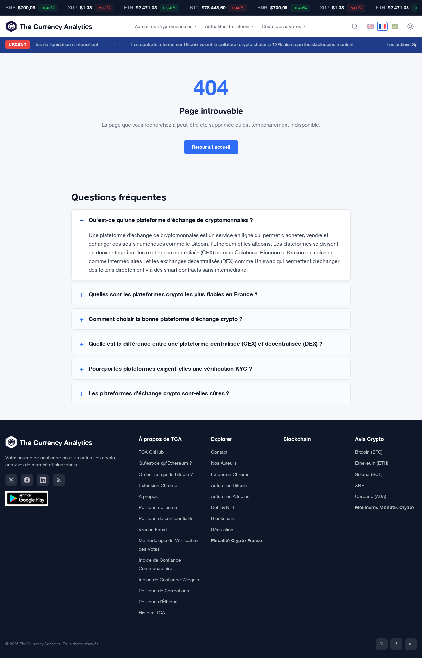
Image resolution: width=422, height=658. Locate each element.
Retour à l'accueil (211, 147)
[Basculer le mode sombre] (410, 26)
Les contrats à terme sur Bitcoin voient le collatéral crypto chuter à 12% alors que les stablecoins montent (240, 44)
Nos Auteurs (224, 463)
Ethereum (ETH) (371, 463)
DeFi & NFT (223, 507)
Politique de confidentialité (166, 518)
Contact (219, 452)
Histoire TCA (152, 612)
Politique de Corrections (164, 590)
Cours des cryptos (281, 26)
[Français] (382, 26)
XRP (359, 485)
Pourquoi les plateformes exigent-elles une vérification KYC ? (170, 368)
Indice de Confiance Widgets (169, 579)
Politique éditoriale (158, 507)
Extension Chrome (158, 485)
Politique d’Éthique (158, 601)
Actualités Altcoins (230, 496)
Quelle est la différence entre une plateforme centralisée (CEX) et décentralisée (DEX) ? (205, 343)
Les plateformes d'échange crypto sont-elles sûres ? (159, 393)
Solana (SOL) (369, 474)
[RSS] (59, 480)
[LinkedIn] (43, 480)
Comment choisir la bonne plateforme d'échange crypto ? (165, 319)
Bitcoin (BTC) (369, 452)
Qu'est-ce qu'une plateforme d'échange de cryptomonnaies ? (171, 220)
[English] (370, 26)
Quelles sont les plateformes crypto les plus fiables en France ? (173, 294)
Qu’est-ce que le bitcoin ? (166, 474)
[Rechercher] (354, 26)
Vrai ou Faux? (153, 529)
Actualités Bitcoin (229, 485)
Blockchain (222, 518)
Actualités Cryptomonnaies (163, 26)
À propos (148, 496)
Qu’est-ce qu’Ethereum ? (165, 463)
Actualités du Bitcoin (227, 26)
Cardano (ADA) (370, 496)
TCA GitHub (151, 452)
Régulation (222, 529)
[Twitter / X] (11, 480)
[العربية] (395, 26)
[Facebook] (27, 480)
